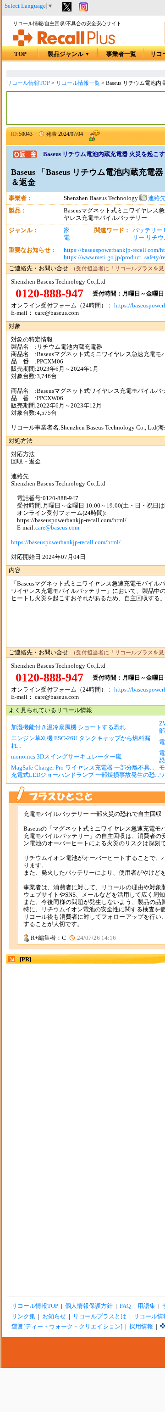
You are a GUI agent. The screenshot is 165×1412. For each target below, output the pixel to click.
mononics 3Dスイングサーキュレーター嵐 (66, 756)
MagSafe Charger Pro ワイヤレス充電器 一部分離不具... (82, 768)
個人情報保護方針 (89, 1306)
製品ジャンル (68, 54)
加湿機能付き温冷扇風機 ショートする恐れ (68, 727)
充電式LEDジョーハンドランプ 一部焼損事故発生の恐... (85, 775)
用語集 (146, 1306)
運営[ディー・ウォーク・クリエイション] (66, 1326)
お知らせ (54, 1316)
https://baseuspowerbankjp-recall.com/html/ (66, 542)
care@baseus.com (57, 528)
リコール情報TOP (28, 83)
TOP (20, 54)
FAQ (125, 1306)
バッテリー (147, 230)
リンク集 (23, 1316)
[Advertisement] (82, 1048)
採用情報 (141, 1326)
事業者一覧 (121, 54)
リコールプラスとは (99, 1316)
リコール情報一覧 (78, 83)
